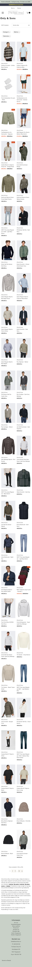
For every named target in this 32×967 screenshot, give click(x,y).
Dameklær (9, 489)
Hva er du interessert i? (9, 483)
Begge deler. (10, 492)
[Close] (28, 457)
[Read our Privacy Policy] (27, 501)
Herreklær (9, 486)
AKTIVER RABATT (16, 508)
